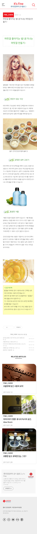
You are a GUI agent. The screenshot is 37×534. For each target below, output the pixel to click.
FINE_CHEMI (13, 334)
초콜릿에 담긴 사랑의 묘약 (9, 341)
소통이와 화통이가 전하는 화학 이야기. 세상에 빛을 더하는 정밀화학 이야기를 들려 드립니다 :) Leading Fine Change (14, 481)
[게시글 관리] (11, 327)
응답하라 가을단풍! (7, 350)
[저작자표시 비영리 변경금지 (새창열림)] (25, 327)
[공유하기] (9, 327)
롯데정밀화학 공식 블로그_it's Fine (14, 475)
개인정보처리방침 (17, 507)
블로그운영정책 (7, 507)
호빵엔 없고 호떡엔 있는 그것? (10, 348)
